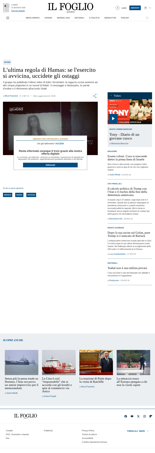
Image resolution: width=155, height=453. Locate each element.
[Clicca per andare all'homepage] (25, 416)
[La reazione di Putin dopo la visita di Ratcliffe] (96, 362)
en (150, 8)
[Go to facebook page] (125, 416)
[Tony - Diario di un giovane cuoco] (130, 111)
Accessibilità (87, 438)
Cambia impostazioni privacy (94, 442)
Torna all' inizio (136, 431)
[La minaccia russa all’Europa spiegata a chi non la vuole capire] (133, 362)
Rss (7, 438)
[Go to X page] (138, 416)
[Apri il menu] (8, 18)
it (145, 8)
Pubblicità (48, 431)
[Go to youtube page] (132, 416)
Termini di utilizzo (89, 434)
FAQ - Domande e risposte (17, 434)
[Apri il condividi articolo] (95, 96)
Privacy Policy (88, 431)
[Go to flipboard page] (151, 416)
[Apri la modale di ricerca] (147, 18)
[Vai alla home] (70, 8)
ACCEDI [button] (59, 143)
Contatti (9, 431)
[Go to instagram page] (144, 416)
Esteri (7, 62)
